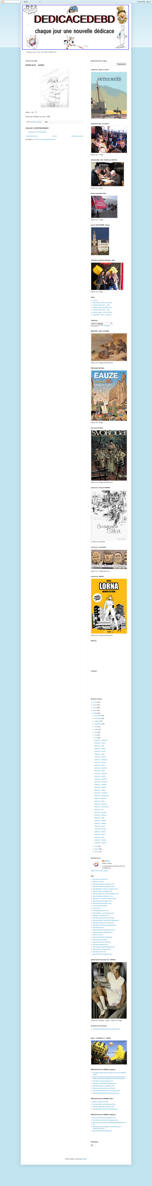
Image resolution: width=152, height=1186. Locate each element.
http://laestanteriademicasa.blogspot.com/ (106, 1093)
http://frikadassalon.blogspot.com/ (103, 1086)
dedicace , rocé (99, 837)
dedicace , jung (99, 746)
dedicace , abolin (99, 748)
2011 (95, 705)
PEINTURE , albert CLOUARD (102, 303)
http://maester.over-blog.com (102, 942)
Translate (107, 326)
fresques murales (98, 881)
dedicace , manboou (101, 740)
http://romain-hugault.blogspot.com (104, 947)
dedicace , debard (100, 840)
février (97, 849)
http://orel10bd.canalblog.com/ (102, 891)
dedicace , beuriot (100, 762)
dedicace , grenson (100, 815)
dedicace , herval (99, 751)
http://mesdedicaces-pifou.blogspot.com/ (106, 894)
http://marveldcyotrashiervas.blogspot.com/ (106, 1090)
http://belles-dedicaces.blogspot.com (104, 925)
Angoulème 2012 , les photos (102, 315)
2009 (95, 710)
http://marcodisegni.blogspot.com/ (103, 1106)
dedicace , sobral (99, 832)
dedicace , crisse (99, 826)
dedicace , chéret (99, 776)
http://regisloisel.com (99, 952)
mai (96, 735)
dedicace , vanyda (100, 812)
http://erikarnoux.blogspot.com (102, 954)
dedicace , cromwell (100, 793)
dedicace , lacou (99, 834)
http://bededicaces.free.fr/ (101, 910)
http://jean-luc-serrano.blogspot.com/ (104, 898)
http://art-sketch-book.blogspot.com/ (104, 1104)
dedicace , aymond (100, 804)
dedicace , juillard (100, 787)
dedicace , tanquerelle (101, 796)
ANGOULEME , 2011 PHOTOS (102, 312)
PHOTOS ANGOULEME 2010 (102, 307)
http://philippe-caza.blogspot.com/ (103, 913)
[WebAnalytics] (93, 1146)
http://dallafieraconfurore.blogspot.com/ (105, 889)
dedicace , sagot (99, 765)
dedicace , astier (99, 771)
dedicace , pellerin (100, 820)
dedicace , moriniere (101, 782)
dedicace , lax (98, 809)
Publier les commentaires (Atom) (44, 139)
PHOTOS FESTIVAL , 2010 (101, 310)
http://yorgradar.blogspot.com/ (102, 901)
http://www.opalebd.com (100, 944)
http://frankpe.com (98, 927)
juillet (96, 729)
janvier (97, 852)
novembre (98, 718)
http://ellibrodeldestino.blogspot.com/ (104, 1083)
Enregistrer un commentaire (37, 132)
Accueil (54, 136)
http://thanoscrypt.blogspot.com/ (103, 1081)
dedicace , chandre (100, 784)
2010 (95, 708)
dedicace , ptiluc (99, 801)
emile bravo (96, 908)
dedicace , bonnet (100, 829)
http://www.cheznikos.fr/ (100, 879)
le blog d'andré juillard (100, 906)
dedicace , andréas (100, 779)
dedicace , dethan (100, 790)
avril (96, 738)
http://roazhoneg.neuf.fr (100, 940)
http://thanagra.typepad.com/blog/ (103, 918)
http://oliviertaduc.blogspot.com (103, 932)
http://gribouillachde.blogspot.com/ (104, 930)
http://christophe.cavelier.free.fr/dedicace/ (106, 920)
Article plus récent (32, 136)
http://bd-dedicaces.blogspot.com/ (103, 884)
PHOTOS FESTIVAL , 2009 (101, 305)
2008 (95, 713)
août (96, 727)
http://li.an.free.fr (98, 935)
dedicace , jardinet (100, 843)
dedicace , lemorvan (100, 760)
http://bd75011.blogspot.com (102, 949)
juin (96, 732)
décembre (98, 715)
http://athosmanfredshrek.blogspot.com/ (105, 1120)
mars (96, 846)
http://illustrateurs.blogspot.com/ (103, 896)
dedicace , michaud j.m (101, 807)
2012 (95, 702)
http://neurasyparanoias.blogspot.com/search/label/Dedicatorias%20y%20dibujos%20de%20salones (109, 1077)
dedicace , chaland (100, 773)
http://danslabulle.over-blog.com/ (103, 923)
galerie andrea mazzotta (100, 1102)
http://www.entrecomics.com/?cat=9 (104, 1088)
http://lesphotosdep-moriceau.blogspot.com (106, 1029)
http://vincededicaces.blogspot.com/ (104, 1118)
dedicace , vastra (99, 743)
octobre (97, 721)
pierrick (107, 861)
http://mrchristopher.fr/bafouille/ (102, 937)
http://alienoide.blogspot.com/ (102, 903)
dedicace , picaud (100, 757)
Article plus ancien (77, 136)
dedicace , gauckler (100, 768)
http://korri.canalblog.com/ (101, 915)
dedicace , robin (99, 754)
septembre (98, 724)
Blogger (84, 1159)
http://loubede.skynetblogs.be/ (102, 1131)
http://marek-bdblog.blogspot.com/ (103, 886)
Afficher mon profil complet (99, 871)
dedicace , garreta (100, 798)
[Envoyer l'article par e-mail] (46, 122)
